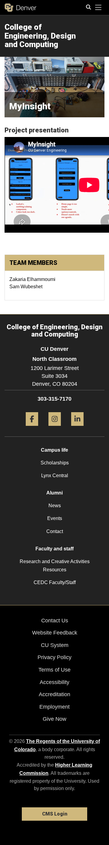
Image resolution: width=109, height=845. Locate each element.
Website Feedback (54, 633)
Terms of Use (54, 670)
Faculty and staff (54, 548)
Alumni (54, 492)
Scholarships (55, 462)
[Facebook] (32, 428)
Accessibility (54, 682)
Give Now (54, 719)
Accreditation (54, 694)
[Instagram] (54, 428)
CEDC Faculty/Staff (55, 582)
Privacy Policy (54, 657)
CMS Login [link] (54, 814)
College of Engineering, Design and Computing (40, 35)
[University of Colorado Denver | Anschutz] (20, 7)
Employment (54, 707)
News (54, 505)
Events (54, 518)
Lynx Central (54, 475)
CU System (54, 645)
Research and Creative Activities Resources (55, 565)
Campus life (54, 450)
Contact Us (54, 621)
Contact (54, 531)
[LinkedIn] (77, 428)
